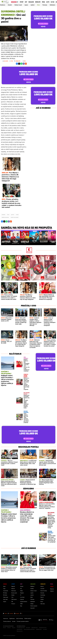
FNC (12, 601)
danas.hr (17, 61)
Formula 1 (13, 603)
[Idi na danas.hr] (14, 2)
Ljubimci (32, 5)
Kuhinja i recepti (18, 5)
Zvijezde (21, 586)
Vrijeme (4, 601)
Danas (5, 584)
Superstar (22, 599)
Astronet (42, 586)
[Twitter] (19, 64)
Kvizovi (42, 601)
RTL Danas (5, 593)
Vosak (17, 214)
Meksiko (3, 214)
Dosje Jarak (5, 599)
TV (20, 595)
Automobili (33, 608)
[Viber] (24, 64)
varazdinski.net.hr (43, 627)
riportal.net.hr (19, 629)
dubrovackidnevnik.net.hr (29, 629)
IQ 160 (52, 2)
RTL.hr (4, 627)
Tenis (12, 597)
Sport (21, 2)
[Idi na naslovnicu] (6, 3)
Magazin (31, 2)
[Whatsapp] (21, 64)
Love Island (22, 597)
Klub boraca (13, 590)
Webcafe (38, 2)
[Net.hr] (51, 620)
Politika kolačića (27, 618)
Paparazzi (22, 593)
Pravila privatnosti (7, 621)
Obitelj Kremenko (5, 217)
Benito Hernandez (14, 217)
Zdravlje (32, 603)
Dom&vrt (10, 5)
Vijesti (4, 586)
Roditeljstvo (52, 5)
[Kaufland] (28, 250)
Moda (38, 5)
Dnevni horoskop (44, 590)
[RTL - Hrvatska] (45, 620)
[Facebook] (17, 64)
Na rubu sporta (14, 593)
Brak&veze (2, 5)
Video (51, 586)
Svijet (4, 588)
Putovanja (45, 5)
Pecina (12, 214)
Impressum (5, 618)
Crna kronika (5, 590)
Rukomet (13, 588)
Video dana (43, 603)
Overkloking (43, 595)
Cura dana (42, 588)
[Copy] (26, 64)
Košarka (12, 595)
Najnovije (52, 589)
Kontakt (13, 621)
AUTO (47, 2)
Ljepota (26, 5)
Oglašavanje (12, 618)
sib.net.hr (28, 627)
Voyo (21, 606)
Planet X (42, 597)
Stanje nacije (5, 597)
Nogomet (13, 586)
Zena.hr (9, 627)
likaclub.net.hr (20, 631)
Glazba (21, 590)
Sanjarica (52, 591)
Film (21, 588)
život (8, 214)
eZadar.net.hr (39, 629)
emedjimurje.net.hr (21, 627)
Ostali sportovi (14, 599)
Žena (43, 2)
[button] (2, 232)
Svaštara (42, 599)
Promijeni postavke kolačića (23, 621)
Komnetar (42, 593)
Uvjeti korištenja (19, 618)
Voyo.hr (13, 627)
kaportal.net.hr (34, 627)
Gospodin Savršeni (23, 601)
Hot (26, 2)
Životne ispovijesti (34, 606)
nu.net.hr (45, 629)
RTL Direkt (5, 595)
